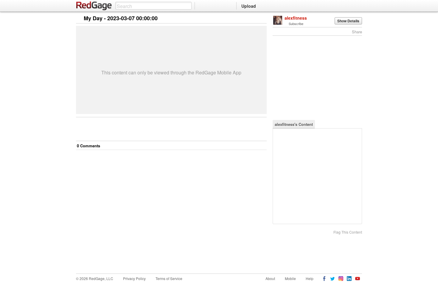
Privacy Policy (134, 278)
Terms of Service (169, 278)
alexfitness (296, 18)
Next (254, 18)
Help (309, 278)
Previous (262, 18)
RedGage (94, 6)
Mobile (290, 278)
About (270, 278)
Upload (248, 6)
